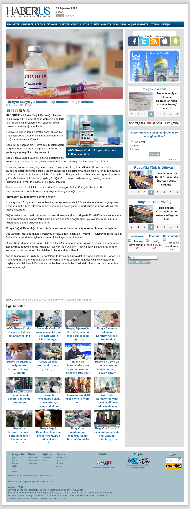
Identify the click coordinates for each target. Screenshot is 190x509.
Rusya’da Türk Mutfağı (154, 202)
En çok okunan (154, 89)
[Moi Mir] (20, 111)
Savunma (16, 463)
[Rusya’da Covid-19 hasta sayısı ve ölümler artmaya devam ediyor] (108, 345)
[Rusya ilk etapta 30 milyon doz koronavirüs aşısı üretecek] (20, 345)
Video (14, 471)
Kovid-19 (62, 299)
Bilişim (14, 457)
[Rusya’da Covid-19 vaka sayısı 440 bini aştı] (79, 378)
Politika (40, 24)
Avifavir (16, 299)
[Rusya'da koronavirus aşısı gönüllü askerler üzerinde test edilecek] (20, 411)
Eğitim (14, 466)
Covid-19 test (38, 299)
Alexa (44, 498)
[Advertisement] (64, 283)
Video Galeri (33, 460)
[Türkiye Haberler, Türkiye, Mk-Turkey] (138, 461)
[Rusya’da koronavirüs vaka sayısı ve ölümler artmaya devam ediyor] (108, 378)
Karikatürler (33, 463)
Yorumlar (46, 457)
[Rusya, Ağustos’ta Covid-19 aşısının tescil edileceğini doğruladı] (79, 311)
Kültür (84, 24)
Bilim (116, 24)
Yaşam (132, 24)
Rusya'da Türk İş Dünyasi (154, 167)
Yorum (155, 24)
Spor (123, 24)
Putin (29, 481)
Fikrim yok (139, 142)
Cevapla (154, 154)
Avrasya (105, 24)
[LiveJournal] (24, 111)
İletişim (59, 460)
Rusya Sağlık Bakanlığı (79, 299)
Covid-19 (26, 299)
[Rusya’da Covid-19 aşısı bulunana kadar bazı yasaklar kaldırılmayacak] (108, 411)
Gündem (64, 24)
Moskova (50, 481)
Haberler (27, 24)
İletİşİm (166, 24)
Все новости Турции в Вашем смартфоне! (30, 475)
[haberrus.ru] (29, 12)
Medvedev (38, 481)
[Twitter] (12, 111)
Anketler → (173, 159)
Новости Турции (16, 481)
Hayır (136, 149)
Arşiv (58, 466)
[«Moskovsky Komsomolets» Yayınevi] (104, 461)
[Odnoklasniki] (16, 111)
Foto (14, 469)
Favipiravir (51, 299)
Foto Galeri (33, 457)
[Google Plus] (28, 111)
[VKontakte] (9, 111)
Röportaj (143, 24)
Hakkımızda (61, 457)
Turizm (95, 24)
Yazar (45, 460)
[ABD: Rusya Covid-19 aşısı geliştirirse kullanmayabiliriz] (20, 311)
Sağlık (14, 460)
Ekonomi (52, 24)
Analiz (74, 24)
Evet (136, 145)
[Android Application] (175, 41)
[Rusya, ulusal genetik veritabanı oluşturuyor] (20, 378)
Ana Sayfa (13, 24)
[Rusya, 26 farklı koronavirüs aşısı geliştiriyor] (50, 345)
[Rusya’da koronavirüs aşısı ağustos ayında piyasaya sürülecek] (79, 345)
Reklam (59, 463)
